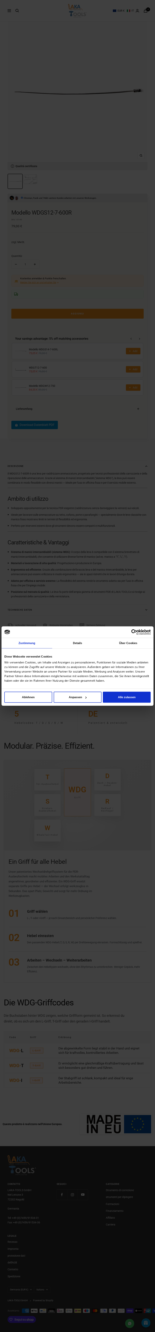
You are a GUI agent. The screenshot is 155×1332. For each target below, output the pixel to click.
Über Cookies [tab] (128, 642)
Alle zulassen (127, 697)
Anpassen (75, 697)
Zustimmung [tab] (27, 642)
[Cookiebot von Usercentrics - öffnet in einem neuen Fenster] (134, 632)
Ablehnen (28, 697)
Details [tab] (77, 642)
